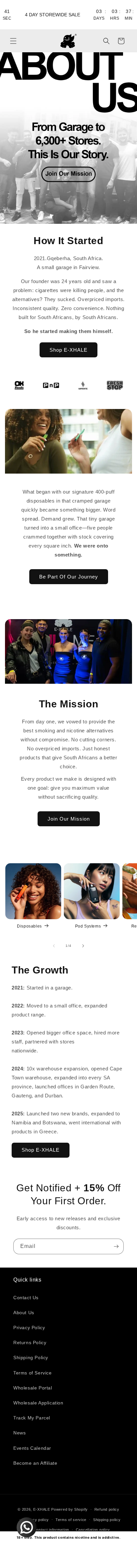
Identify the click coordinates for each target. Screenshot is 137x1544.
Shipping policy (107, 1520)
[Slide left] (54, 946)
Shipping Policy (30, 1357)
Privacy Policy (29, 1327)
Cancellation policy (93, 1530)
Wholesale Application (38, 1402)
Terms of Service (32, 1372)
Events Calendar (32, 1448)
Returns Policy (29, 1342)
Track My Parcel (31, 1417)
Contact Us (26, 1297)
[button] (13, 41)
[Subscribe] (116, 1246)
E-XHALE (41, 1509)
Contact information (51, 1530)
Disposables (29, 926)
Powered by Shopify (69, 1509)
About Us (23, 1312)
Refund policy (106, 1509)
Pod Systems (88, 926)
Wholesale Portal (32, 1387)
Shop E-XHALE (68, 350)
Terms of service (71, 1520)
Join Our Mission (69, 819)
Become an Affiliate (35, 1463)
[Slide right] (83, 946)
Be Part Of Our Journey (68, 576)
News (19, 1432)
